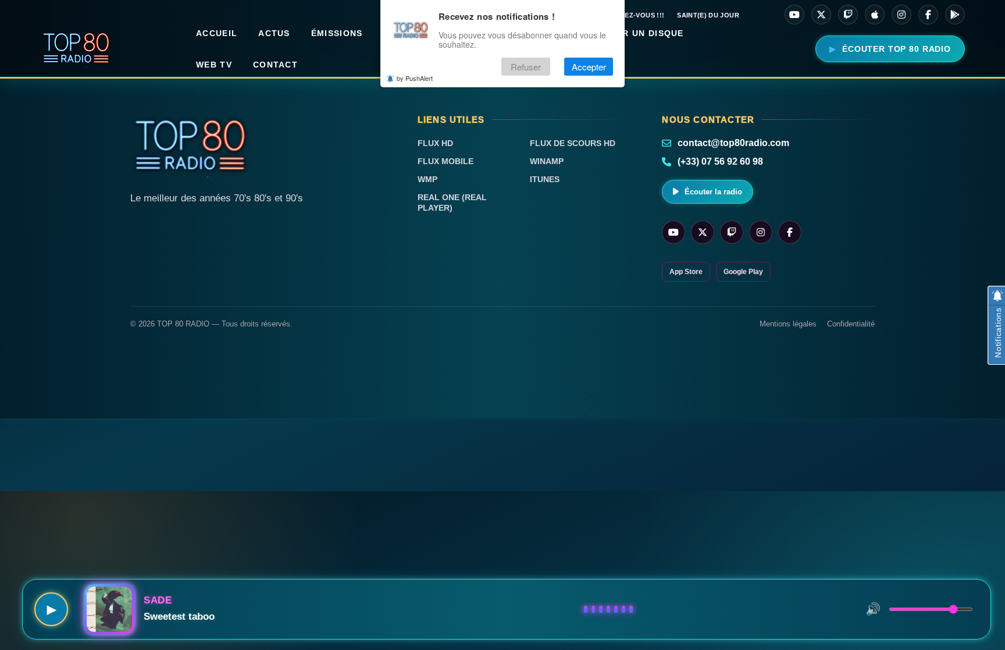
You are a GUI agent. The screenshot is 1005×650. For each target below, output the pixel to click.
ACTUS (274, 33)
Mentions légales (788, 323)
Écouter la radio (713, 191)
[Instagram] (901, 14)
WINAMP (547, 161)
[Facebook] (928, 14)
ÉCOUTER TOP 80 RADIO (896, 49)
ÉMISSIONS (337, 33)
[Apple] (875, 14)
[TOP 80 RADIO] (76, 49)
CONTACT (275, 64)
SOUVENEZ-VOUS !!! (630, 15)
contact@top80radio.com (733, 143)
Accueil (216, 33)
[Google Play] (955, 14)
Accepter (589, 67)
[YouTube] (794, 14)
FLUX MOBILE (445, 161)
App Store (686, 272)
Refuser (526, 67)
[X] (821, 14)
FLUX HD (435, 143)
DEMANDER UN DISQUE (629, 33)
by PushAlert (415, 78)
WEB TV (214, 64)
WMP (427, 179)
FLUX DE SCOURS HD (572, 143)
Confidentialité (851, 323)
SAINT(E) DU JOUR (708, 15)
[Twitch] (848, 14)
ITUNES (544, 179)
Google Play (743, 272)
